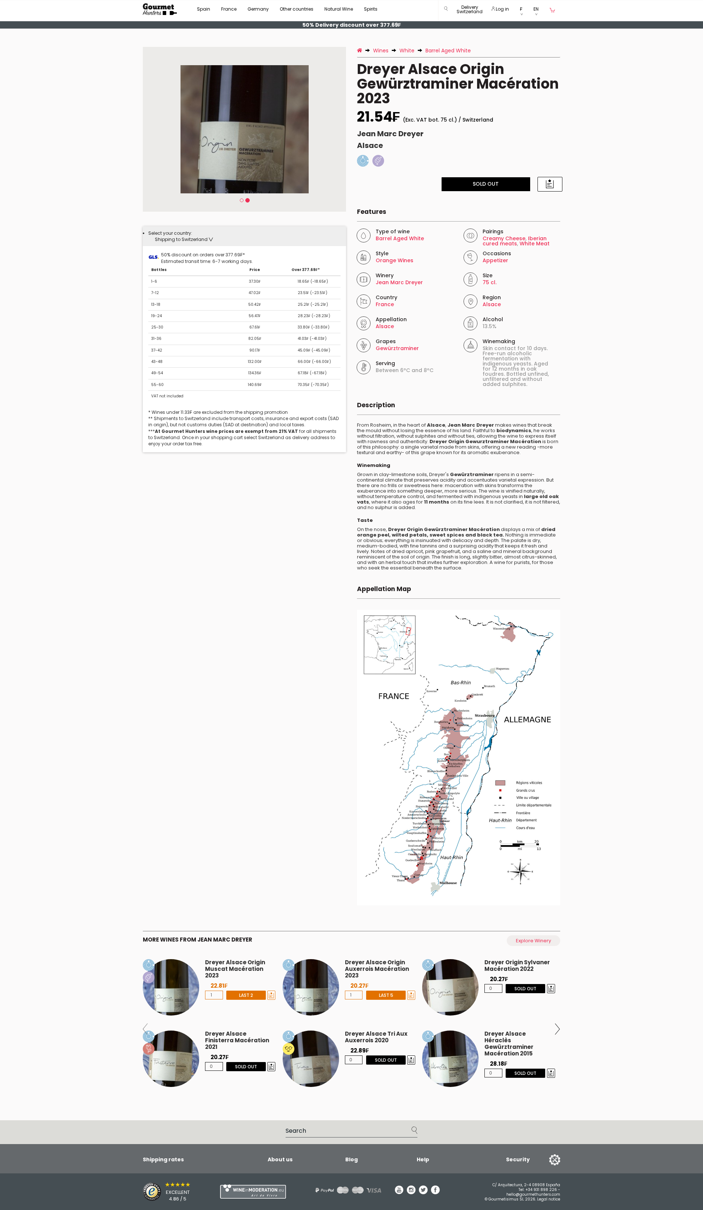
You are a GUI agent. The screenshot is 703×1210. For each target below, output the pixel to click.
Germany (258, 9)
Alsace (370, 145)
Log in (502, 9)
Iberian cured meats (515, 241)
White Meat (535, 243)
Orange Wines (394, 260)
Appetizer (495, 260)
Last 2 (246, 995)
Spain (203, 9)
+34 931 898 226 (541, 1189)
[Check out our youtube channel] (399, 1192)
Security (518, 1159)
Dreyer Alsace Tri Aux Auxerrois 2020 (376, 1037)
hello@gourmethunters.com (533, 1194)
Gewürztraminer (397, 348)
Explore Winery (533, 940)
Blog (351, 1159)
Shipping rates (163, 1159)
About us (280, 1159)
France (229, 9)
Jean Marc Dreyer (390, 134)
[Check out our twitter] (423, 1192)
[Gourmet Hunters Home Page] (159, 9)
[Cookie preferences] (545, 1159)
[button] (469, 10)
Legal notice (548, 1199)
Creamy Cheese (504, 238)
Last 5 (386, 995)
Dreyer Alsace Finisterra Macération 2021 (237, 1040)
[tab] (244, 236)
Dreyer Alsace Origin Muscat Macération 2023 (235, 968)
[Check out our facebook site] (435, 1192)
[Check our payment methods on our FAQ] (345, 1190)
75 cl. (489, 282)
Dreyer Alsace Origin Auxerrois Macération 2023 (377, 968)
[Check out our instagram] (411, 1192)
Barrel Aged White (400, 238)
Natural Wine (338, 9)
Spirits (370, 9)
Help (423, 1159)
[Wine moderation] (251, 1191)
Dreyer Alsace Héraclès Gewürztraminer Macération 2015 (508, 1043)
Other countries (296, 9)
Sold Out (486, 184)
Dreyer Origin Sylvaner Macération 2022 (517, 965)
